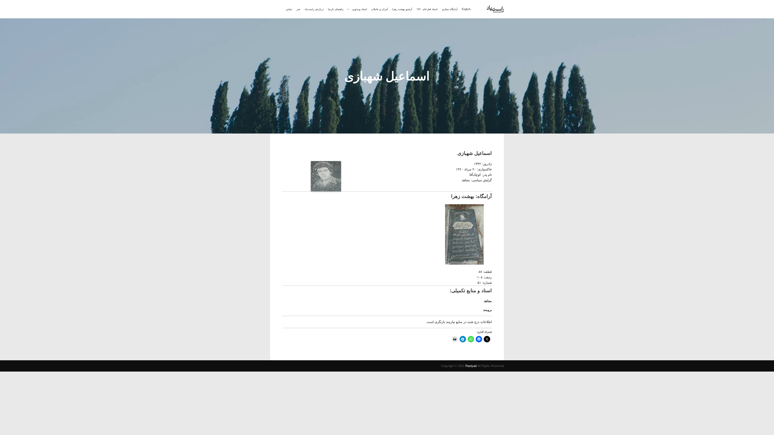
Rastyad (470, 366)
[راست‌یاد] (495, 9)
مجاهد (488, 301)
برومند (487, 310)
